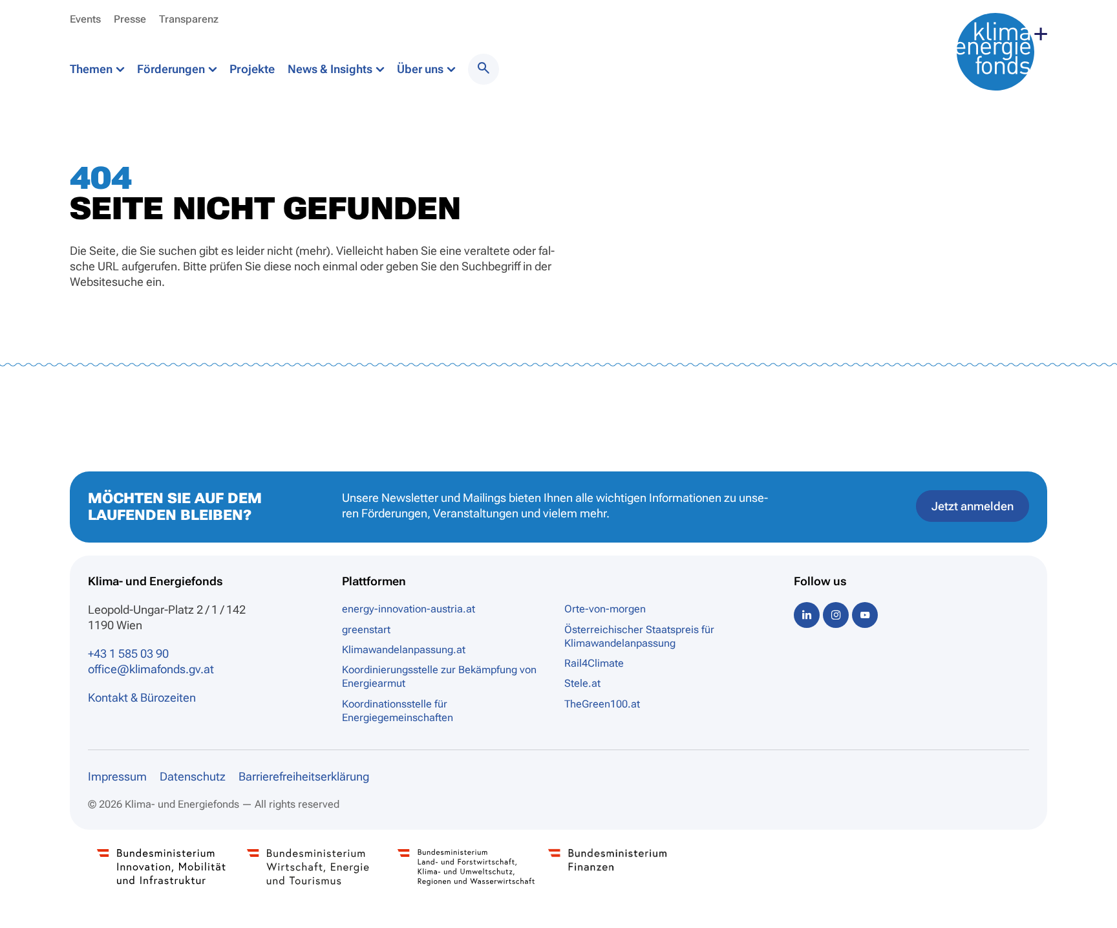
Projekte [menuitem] (252, 69)
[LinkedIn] (807, 614)
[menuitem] (483, 69)
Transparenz (188, 19)
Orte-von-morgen (605, 609)
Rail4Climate (594, 663)
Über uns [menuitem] (421, 69)
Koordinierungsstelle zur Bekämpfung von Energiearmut (439, 676)
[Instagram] (836, 614)
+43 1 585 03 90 (128, 653)
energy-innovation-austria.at (408, 609)
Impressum (117, 776)
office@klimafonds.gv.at (151, 669)
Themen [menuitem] (92, 69)
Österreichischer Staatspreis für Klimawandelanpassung (639, 636)
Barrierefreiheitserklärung (304, 776)
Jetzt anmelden (972, 506)
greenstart (366, 629)
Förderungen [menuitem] (172, 69)
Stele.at (582, 683)
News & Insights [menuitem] (331, 69)
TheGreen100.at (602, 704)
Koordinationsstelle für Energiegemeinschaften (397, 711)
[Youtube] (865, 614)
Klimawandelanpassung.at (403, 649)
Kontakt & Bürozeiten (142, 697)
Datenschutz (193, 776)
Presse (130, 19)
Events (85, 19)
